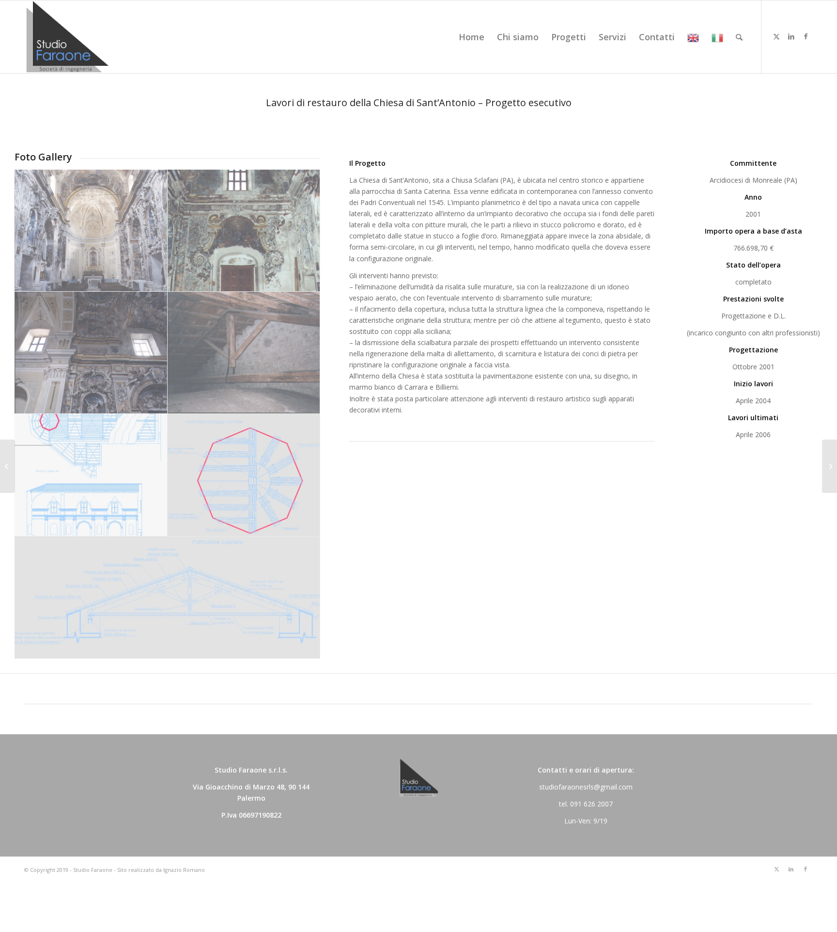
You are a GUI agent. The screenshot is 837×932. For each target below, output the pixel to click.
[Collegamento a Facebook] (805, 36)
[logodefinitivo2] (67, 36)
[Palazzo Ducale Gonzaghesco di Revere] (829, 466)
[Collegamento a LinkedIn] (791, 36)
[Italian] (717, 36)
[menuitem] (471, 36)
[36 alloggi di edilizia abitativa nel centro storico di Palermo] (7, 466)
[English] (693, 36)
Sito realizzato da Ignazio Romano (161, 869)
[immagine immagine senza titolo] (91, 231)
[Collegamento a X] (776, 36)
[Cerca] (739, 36)
